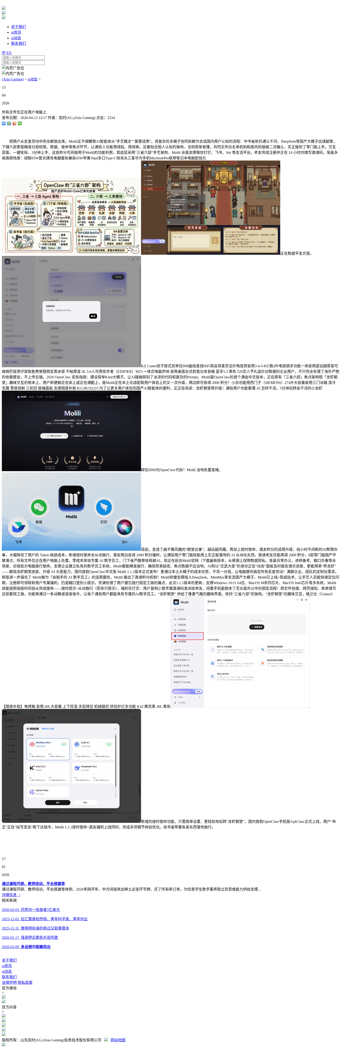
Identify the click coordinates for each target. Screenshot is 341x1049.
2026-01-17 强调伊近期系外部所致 (30, 938)
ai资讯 (7, 966)
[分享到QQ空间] (9, 123)
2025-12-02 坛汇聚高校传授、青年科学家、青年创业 (45, 919)
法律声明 (9, 983)
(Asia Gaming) (13, 79)
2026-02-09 (26, 947)
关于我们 (9, 960)
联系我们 (9, 977)
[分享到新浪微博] (14, 123)
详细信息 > (11, 895)
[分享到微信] (20, 123)
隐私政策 (25, 983)
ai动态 (33, 79)
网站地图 (118, 1040)
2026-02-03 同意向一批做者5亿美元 (31, 910)
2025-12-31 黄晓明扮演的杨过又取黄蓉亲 (35, 928)
